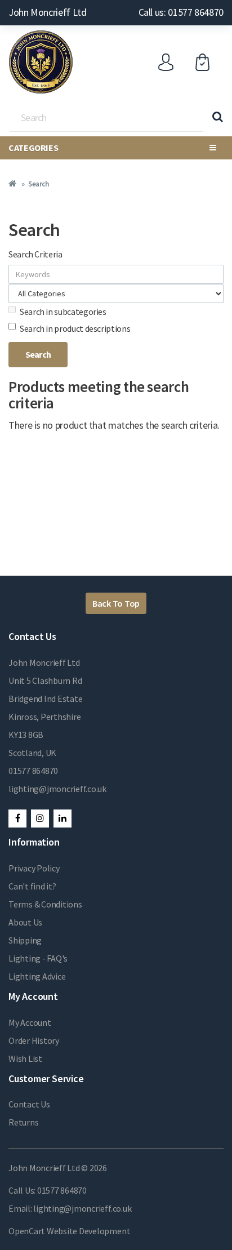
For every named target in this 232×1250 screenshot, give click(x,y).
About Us (25, 922)
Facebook (17, 818)
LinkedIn (62, 818)
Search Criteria (35, 254)
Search (38, 184)
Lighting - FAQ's (38, 958)
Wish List (25, 1058)
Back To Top (116, 603)
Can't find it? (32, 886)
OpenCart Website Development (69, 1230)
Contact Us (29, 1104)
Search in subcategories (63, 311)
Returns (23, 1122)
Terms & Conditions (45, 904)
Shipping (25, 940)
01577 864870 (33, 770)
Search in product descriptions (75, 328)
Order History (33, 1040)
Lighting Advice (36, 976)
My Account (29, 1022)
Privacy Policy (34, 868)
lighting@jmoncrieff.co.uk (57, 788)
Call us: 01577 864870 (181, 12)
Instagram (40, 818)
